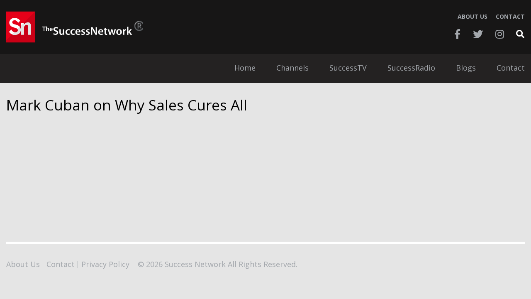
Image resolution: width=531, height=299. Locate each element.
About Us (472, 16)
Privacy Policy (105, 264)
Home (245, 68)
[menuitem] (245, 68)
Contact (510, 16)
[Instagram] (499, 34)
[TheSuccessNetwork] (74, 27)
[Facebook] (457, 34)
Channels (292, 68)
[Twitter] (478, 34)
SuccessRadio (411, 68)
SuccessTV (348, 68)
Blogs (466, 68)
